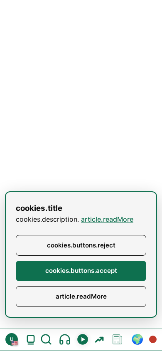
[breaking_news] (153, 339)
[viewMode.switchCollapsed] (31, 339)
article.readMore (107, 219)
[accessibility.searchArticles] (48, 339)
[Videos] (83, 339)
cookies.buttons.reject (81, 245)
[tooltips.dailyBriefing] (65, 339)
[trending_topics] (99, 339)
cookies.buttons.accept (81, 270)
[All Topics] (117, 339)
